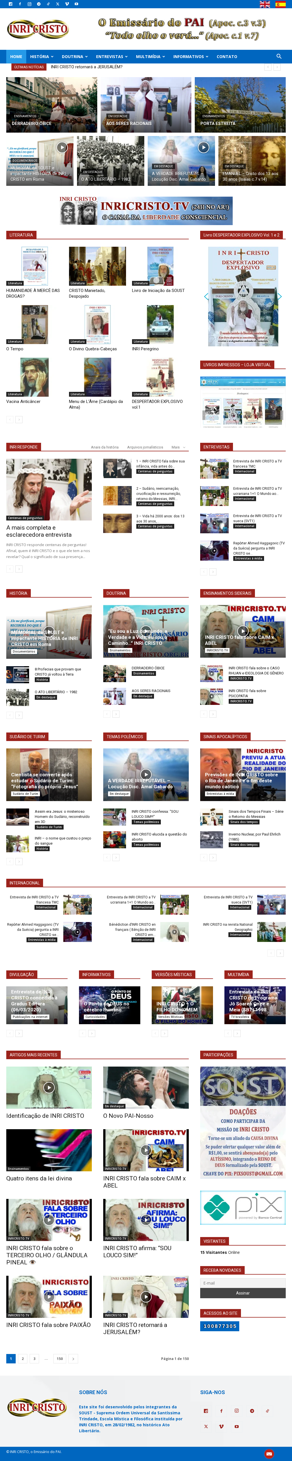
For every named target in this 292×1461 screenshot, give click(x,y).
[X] (57, 4)
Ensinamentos (25, 116)
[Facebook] (20, 4)
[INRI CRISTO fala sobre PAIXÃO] (49, 1297)
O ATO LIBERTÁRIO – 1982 (56, 692)
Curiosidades (95, 1017)
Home (16, 56)
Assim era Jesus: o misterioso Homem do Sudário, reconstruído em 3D (62, 816)
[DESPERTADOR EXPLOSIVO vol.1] (160, 377)
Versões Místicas (170, 1017)
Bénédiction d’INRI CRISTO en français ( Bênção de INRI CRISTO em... (132, 930)
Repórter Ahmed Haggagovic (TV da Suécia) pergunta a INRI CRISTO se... (259, 548)
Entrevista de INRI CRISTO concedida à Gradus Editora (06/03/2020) (34, 1001)
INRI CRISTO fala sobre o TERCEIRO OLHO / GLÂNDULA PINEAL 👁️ (47, 1255)
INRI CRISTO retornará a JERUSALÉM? (135, 1329)
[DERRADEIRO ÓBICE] (51, 105)
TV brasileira (240, 1017)
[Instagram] (29, 4)
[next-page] (19, 419)
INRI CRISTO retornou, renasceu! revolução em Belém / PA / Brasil (113, 66)
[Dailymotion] (10, 4)
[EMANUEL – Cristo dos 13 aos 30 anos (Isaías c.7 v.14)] (252, 161)
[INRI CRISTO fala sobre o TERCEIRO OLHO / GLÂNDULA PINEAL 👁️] (49, 1220)
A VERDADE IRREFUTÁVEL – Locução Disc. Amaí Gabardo (140, 783)
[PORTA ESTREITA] (240, 105)
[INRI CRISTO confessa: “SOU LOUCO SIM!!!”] (114, 817)
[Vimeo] (67, 4)
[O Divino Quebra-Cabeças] (97, 324)
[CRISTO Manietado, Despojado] (97, 266)
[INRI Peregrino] (160, 324)
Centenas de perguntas (25, 518)
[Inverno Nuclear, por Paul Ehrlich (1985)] (211, 839)
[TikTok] (48, 4)
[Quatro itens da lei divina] (49, 1150)
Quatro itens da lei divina (39, 1178)
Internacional (244, 471)
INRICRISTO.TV (217, 650)
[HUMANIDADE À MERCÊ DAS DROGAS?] (34, 266)
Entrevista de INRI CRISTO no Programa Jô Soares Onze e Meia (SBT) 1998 (253, 1001)
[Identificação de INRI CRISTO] (49, 1088)
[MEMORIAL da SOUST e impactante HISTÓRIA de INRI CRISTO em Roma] (40, 161)
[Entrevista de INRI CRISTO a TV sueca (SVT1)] (214, 523)
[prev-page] (9, 419)
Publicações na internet (30, 1017)
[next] (277, 67)
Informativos (188, 56)
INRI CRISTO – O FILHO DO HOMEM (177, 1007)
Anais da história (105, 447)
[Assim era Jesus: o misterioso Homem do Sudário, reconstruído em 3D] (17, 817)
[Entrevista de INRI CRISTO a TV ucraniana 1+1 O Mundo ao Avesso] (214, 496)
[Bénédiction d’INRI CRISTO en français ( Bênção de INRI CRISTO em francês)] (174, 932)
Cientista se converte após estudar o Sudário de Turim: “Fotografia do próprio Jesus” (44, 780)
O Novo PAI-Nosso (128, 1115)
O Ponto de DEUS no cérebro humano (106, 1007)
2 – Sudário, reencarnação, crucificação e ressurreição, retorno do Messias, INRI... (158, 494)
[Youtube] (76, 4)
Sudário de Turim (25, 794)
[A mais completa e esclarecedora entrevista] (49, 490)
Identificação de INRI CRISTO (45, 1115)
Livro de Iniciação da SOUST (158, 290)
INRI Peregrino (145, 348)
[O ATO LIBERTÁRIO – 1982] (110, 161)
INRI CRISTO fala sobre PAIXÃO (48, 1325)
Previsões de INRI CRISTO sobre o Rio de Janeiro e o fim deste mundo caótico (241, 780)
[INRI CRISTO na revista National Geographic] (271, 932)
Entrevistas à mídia (248, 558)
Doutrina (72, 56)
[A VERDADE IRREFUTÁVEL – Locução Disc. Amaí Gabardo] (181, 161)
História (39, 56)
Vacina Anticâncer (23, 401)
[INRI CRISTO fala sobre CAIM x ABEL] (243, 631)
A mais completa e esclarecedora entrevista (39, 531)
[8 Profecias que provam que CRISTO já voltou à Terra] (17, 674)
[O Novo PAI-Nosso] (146, 1088)
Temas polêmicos (146, 822)
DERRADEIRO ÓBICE (148, 668)
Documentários (25, 160)
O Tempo (14, 348)
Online (220, 1252)
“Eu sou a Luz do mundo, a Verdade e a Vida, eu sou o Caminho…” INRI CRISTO (137, 637)
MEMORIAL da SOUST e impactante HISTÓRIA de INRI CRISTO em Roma (44, 638)
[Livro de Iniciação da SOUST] (160, 266)
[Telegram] (39, 4)
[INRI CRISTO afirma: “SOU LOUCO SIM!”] (146, 1220)
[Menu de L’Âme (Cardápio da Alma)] (97, 377)
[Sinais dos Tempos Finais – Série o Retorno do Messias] (211, 817)
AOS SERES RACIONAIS (151, 691)
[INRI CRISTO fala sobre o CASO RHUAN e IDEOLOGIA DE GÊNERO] (211, 673)
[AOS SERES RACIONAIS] (146, 105)
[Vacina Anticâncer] (34, 377)
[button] (279, 57)
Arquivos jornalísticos (145, 447)
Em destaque (117, 116)
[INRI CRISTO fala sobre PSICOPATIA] (211, 696)
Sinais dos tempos (244, 822)
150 (60, 1358)
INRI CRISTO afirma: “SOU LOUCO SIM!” (137, 1252)
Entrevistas (109, 56)
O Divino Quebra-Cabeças (93, 348)
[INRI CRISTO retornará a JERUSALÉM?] (146, 1297)
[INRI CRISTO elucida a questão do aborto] (114, 839)
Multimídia (148, 56)
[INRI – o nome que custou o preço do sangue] (17, 843)
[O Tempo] (34, 324)
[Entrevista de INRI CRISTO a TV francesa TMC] (214, 469)
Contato (227, 56)
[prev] (267, 67)
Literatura (15, 283)
